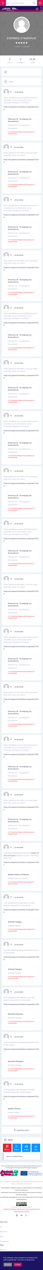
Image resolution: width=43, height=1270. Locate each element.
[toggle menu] (5, 72)
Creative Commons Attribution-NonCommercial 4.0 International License (21, 1210)
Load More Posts (22, 1130)
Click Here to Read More (26, 1260)
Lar (1, 1227)
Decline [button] (8, 1264)
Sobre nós (3, 1232)
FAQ (1, 1236)
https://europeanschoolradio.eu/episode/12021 (21, 1004)
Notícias (2, 1250)
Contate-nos (4, 1241)
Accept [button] (17, 1264)
